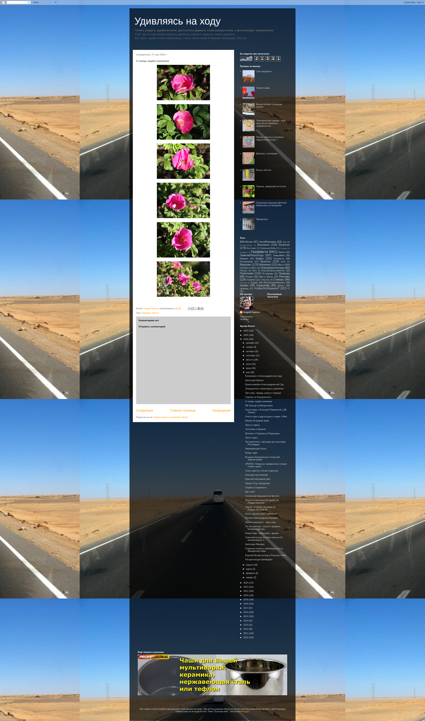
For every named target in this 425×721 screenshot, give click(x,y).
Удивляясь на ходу (177, 21)
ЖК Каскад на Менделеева (259, 405)
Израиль (244, 258)
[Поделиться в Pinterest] (202, 308)
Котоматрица (246, 261)
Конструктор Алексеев (256, 475)
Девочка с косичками (266, 153)
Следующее (144, 410)
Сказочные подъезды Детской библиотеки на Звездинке (271, 204)
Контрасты (279, 258)
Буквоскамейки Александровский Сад (264, 384)
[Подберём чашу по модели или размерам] (212, 675)
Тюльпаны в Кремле (255, 429)
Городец (283, 248)
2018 (246, 603)
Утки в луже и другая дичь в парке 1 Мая (266, 416)
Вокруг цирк (251, 453)
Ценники (244, 288)
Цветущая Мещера (254, 544)
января (250, 577)
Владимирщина (246, 245)
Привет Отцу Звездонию (257, 483)
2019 (246, 599)
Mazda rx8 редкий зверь (257, 420)
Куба (283, 262)
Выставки (251, 248)
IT (289, 288)
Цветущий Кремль (254, 380)
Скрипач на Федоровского (258, 397)
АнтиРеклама (267, 241)
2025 (246, 335)
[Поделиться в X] (196, 308)
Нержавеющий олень (255, 448)
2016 (246, 612)
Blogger (245, 711)
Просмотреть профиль (246, 317)
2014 (246, 620)
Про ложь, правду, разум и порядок (263, 393)
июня (249, 368)
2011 (246, 633)
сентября (251, 355)
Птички (249, 276)
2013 (246, 625)
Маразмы (246, 264)
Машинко (265, 264)
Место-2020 (284, 264)
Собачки (251, 279)
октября (250, 351)
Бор (284, 242)
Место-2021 (250, 268)
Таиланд (243, 283)
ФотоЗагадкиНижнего (274, 282)
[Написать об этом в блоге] (192, 308)
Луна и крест (251, 437)
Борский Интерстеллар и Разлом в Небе (265, 555)
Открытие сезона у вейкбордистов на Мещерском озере (264, 549)
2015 (246, 616)
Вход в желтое (263, 170)
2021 (246, 591)
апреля (250, 565)
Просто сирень (252, 425)
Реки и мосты (266, 276)
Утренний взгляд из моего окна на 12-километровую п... (264, 538)
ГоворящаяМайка (268, 248)
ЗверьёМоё (278, 255)
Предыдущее (221, 410)
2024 (246, 339)
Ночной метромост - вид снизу (260, 522)
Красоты (265, 261)
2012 (246, 629)
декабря (250, 343)
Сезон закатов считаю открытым (261, 470)
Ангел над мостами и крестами (261, 514)
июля (249, 364)
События (265, 280)
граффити (244, 252)
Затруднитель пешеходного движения (264, 388)
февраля (251, 573)
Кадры (260, 258)
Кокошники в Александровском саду (263, 376)
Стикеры (278, 279)
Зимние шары (263, 88)
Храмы (244, 285)
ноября (250, 347)
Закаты (281, 252)
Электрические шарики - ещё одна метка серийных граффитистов (270, 123)
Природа (146, 313)
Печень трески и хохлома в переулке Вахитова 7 (270, 138)
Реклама (284, 276)
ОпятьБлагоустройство (273, 270)
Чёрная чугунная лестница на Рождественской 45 (260, 508)
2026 (246, 330)
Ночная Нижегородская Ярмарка (261, 518)
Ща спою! (250, 491)
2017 (246, 608)
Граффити (259, 252)
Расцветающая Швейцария (258, 559)
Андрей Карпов (251, 312)
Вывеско (284, 244)
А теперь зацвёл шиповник (258, 401)
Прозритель (262, 219)
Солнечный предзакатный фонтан (262, 496)
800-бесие (246, 241)
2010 (246, 637)
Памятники (247, 273)
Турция (254, 282)
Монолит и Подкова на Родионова (262, 433)
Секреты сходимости (255, 487)
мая (248, 372)
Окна (254, 270)
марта (249, 569)
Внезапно (263, 244)
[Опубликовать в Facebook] (199, 308)
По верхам (267, 273)
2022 (246, 587)
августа (250, 359)
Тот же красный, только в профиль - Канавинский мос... (263, 527)
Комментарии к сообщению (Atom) (171, 417)
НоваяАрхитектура (272, 267)
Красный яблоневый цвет (257, 479)
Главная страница (182, 410)
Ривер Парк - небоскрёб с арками (262, 533)
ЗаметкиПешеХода (251, 255)
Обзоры (243, 270)
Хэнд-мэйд (262, 285)
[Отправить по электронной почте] (189, 308)
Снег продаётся (264, 71)
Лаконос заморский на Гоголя (271, 186)
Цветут (155, 313)
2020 (246, 595)
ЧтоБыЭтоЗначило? (266, 288)
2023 (246, 583)
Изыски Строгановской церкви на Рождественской (261, 501)
